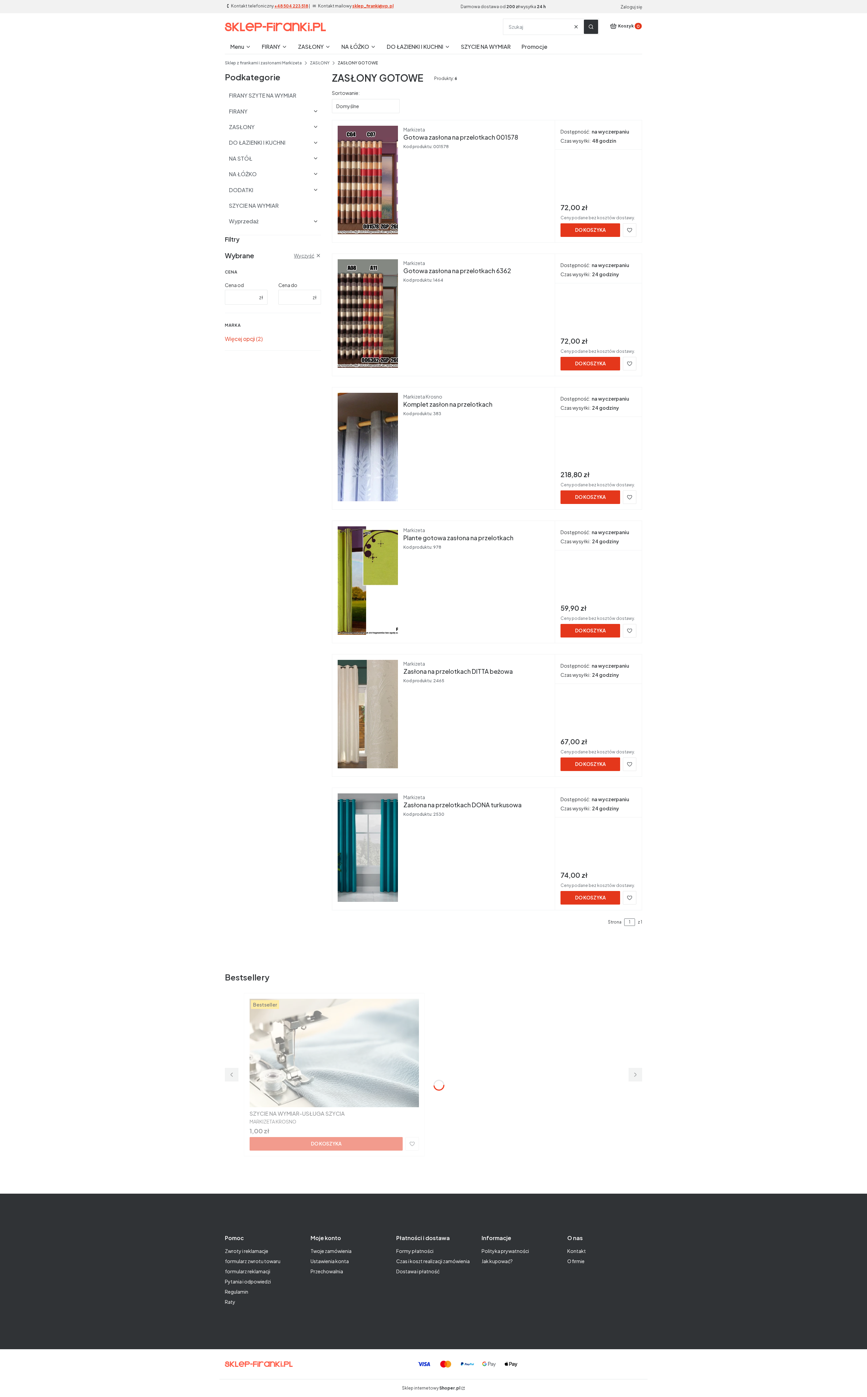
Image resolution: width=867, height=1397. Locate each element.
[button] (591, 27)
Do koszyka (590, 230)
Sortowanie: (346, 93)
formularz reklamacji (247, 1271)
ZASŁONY (320, 62)
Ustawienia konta (330, 1261)
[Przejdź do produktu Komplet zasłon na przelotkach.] (368, 447)
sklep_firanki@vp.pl (373, 5)
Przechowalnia (327, 1271)
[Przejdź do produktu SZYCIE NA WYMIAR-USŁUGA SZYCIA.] (334, 1053)
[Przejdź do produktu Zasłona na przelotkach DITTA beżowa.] (368, 714)
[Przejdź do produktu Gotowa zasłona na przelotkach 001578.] (368, 180)
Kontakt (576, 1251)
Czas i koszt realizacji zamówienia (433, 1261)
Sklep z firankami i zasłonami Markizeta (263, 62)
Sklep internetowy (431, 1388)
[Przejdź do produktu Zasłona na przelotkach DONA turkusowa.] (368, 847)
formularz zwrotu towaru (252, 1261)
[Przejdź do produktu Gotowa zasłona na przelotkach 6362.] (368, 313)
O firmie (576, 1261)
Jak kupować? (497, 1261)
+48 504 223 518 (291, 5)
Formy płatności (415, 1251)
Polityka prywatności (505, 1251)
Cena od (234, 285)
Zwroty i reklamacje (246, 1251)
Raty (230, 1302)
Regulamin (236, 1292)
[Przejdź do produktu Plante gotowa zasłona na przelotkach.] (368, 580)
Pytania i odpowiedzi (248, 1281)
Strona (614, 922)
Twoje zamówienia (331, 1251)
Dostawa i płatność (418, 1271)
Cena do (287, 285)
